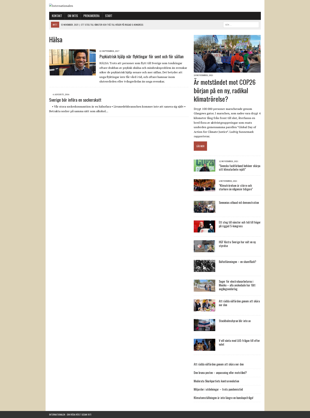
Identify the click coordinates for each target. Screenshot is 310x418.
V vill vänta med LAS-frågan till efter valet (239, 342)
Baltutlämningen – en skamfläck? (237, 262)
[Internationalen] (155, 6)
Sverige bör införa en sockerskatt (75, 99)
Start (108, 16)
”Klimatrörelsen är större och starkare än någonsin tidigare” (236, 187)
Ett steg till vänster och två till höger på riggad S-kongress (240, 224)
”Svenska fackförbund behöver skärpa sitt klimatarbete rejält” (239, 168)
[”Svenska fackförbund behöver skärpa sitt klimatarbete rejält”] (204, 169)
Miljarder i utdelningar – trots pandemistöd (218, 389)
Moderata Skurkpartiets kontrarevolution (216, 381)
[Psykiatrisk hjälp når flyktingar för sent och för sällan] (72, 73)
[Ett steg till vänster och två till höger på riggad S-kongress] (204, 230)
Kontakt (57, 16)
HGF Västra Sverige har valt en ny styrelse (237, 244)
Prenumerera (91, 16)
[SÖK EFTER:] (241, 24)
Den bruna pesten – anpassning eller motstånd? (220, 372)
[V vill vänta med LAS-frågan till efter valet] (204, 348)
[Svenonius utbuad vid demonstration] (204, 210)
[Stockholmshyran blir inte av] (204, 329)
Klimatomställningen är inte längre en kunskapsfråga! (223, 398)
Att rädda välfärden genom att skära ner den (239, 303)
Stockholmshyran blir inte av (235, 321)
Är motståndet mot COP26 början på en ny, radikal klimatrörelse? (225, 90)
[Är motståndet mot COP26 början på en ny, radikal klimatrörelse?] (227, 70)
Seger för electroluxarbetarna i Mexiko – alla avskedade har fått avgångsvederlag (237, 285)
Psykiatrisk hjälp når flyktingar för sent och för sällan (141, 56)
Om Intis (73, 16)
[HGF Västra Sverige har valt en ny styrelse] (204, 250)
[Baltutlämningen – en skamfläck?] (204, 270)
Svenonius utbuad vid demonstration (239, 202)
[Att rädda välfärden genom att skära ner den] (204, 309)
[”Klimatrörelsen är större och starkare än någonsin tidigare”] (204, 189)
